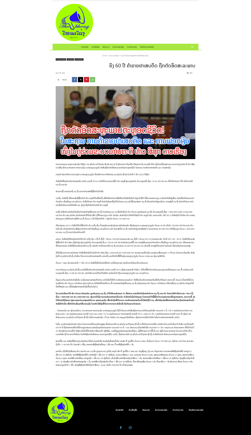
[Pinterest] (86, 79)
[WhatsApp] (92, 79)
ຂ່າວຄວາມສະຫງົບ (114, 56)
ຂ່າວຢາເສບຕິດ (79, 59)
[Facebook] (74, 79)
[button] (192, 47)
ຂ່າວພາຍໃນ (70, 59)
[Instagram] (130, 428)
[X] (80, 79)
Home (104, 56)
